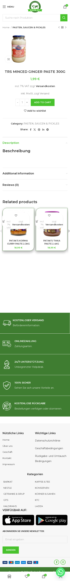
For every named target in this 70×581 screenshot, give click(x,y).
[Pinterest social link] (39, 129)
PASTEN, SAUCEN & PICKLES (29, 27)
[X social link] (34, 129)
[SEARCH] (63, 17)
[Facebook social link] (30, 129)
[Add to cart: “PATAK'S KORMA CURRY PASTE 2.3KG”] (3, 221)
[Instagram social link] (63, 562)
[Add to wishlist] (16, 215)
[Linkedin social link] (43, 129)
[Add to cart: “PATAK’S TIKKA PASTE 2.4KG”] (37, 221)
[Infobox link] (35, 323)
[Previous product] (59, 27)
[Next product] (65, 27)
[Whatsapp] (60, 572)
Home (6, 27)
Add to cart (42, 102)
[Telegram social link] (47, 129)
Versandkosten (45, 86)
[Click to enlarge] (8, 59)
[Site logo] (35, 6)
